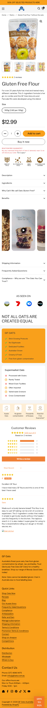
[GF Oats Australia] (21, 8)
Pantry (12, 15)
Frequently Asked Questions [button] (14, 271)
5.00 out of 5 (30, 433)
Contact (5, 634)
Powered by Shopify (10, 704)
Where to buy (8, 660)
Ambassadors (7, 614)
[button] (42, 8)
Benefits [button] (5, 198)
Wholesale (6, 656)
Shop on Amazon (9, 637)
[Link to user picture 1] (8, 536)
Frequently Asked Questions (14, 607)
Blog (4, 600)
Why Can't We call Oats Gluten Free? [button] (18, 190)
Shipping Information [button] (11, 263)
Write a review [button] (23, 459)
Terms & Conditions (10, 627)
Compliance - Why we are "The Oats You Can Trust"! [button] (22, 279)
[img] (7, 475)
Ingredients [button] (7, 183)
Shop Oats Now (8, 593)
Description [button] (7, 175)
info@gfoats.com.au (16, 675)
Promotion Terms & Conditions (15, 631)
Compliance (7, 610)
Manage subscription (11, 620)
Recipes (5, 597)
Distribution (7, 653)
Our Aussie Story (9, 603)
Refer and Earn (8, 617)
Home (4, 15)
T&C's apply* (21, 153)
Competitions (8, 641)
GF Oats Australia (25, 702)
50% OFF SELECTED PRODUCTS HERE (23, 2)
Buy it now (23, 141)
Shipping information (11, 624)
